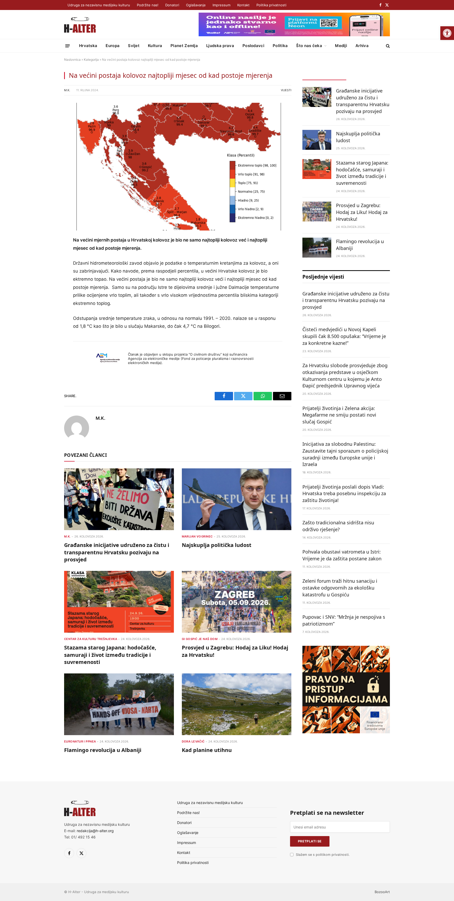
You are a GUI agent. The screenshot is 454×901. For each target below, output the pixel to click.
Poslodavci (253, 45)
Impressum (221, 5)
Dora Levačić (193, 741)
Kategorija (91, 60)
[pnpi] (346, 732)
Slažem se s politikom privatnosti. (322, 855)
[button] (447, 33)
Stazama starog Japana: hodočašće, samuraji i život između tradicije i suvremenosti (110, 654)
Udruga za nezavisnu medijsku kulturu (99, 5)
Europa (113, 45)
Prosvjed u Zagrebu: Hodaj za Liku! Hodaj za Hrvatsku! (235, 651)
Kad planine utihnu (207, 750)
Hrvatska (88, 45)
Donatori (172, 5)
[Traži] (387, 46)
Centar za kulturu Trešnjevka (90, 639)
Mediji (341, 45)
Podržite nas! (147, 5)
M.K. (67, 90)
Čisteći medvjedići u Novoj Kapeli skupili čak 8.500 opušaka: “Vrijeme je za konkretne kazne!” (344, 336)
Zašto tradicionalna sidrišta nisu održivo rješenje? (338, 526)
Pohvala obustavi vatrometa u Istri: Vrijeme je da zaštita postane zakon (341, 555)
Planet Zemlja (184, 45)
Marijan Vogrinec (197, 536)
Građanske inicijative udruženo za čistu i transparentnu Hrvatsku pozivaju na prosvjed (116, 552)
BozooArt (382, 892)
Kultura (155, 45)
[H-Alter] (80, 24)
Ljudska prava (220, 45)
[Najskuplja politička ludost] (237, 499)
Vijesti (286, 90)
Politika (280, 45)
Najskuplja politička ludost (216, 545)
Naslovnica (72, 60)
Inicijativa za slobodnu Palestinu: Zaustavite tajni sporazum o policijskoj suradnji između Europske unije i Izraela (345, 454)
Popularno (368, 75)
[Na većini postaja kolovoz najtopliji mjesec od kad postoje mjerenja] (177, 167)
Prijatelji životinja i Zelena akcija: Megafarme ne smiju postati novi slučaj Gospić (339, 415)
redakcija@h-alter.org (95, 830)
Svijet (134, 45)
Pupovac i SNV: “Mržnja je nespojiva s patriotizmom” (343, 620)
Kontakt (243, 5)
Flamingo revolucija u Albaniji (102, 750)
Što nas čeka (309, 45)
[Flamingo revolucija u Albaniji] (119, 704)
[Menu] (67, 45)
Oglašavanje (196, 5)
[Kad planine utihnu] (237, 704)
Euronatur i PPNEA (80, 741)
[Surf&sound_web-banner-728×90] (294, 35)
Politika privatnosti (271, 5)
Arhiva (362, 45)
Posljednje (324, 75)
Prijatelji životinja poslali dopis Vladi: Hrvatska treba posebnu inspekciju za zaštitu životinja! (344, 493)
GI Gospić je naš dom (200, 639)
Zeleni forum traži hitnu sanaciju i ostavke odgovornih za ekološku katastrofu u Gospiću (339, 587)
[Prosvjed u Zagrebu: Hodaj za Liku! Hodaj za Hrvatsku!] (237, 602)
